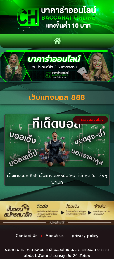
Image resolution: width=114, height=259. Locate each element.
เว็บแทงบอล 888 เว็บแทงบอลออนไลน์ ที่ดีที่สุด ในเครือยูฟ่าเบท (57, 179)
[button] (57, 41)
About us (55, 235)
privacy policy (85, 235)
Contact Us (26, 235)
